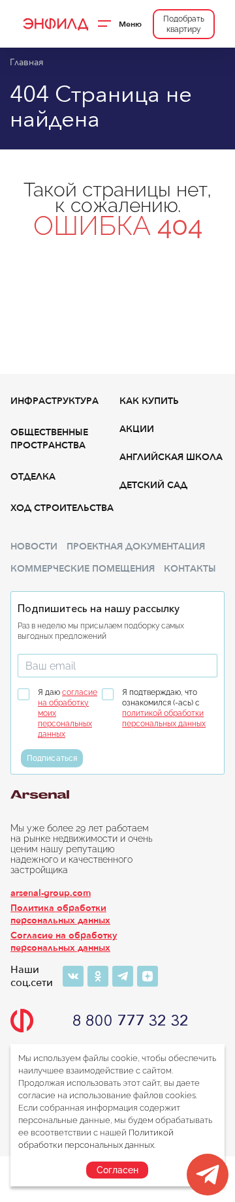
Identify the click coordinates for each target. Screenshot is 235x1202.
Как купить (149, 401)
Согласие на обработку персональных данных (63, 941)
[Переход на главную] (55, 24)
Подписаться (52, 758)
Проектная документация (136, 546)
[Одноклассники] (97, 976)
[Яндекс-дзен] (147, 976)
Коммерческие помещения (82, 568)
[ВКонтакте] (73, 976)
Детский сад (153, 485)
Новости (33, 546)
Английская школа (171, 457)
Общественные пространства (49, 439)
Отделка (32, 476)
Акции (136, 429)
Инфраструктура (54, 401)
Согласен (117, 1170)
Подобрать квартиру (183, 24)
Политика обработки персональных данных (60, 914)
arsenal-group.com (50, 893)
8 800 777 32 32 (130, 1020)
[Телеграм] (122, 976)
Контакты (190, 568)
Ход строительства (62, 508)
